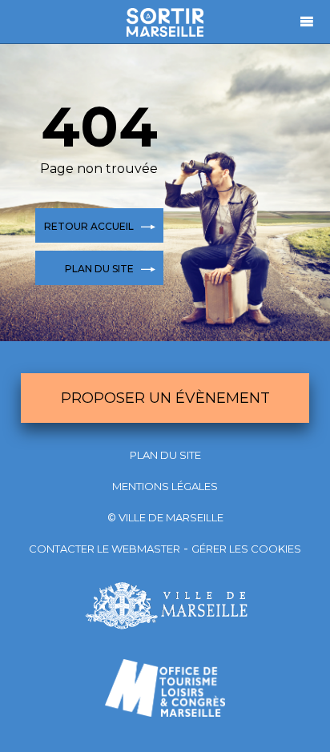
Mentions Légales (165, 486)
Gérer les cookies (246, 548)
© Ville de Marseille (165, 517)
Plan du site (165, 454)
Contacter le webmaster (104, 548)
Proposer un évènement (165, 398)
